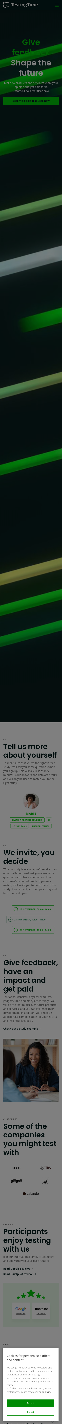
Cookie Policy (44, 1392)
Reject (30, 1411)
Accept (30, 1403)
